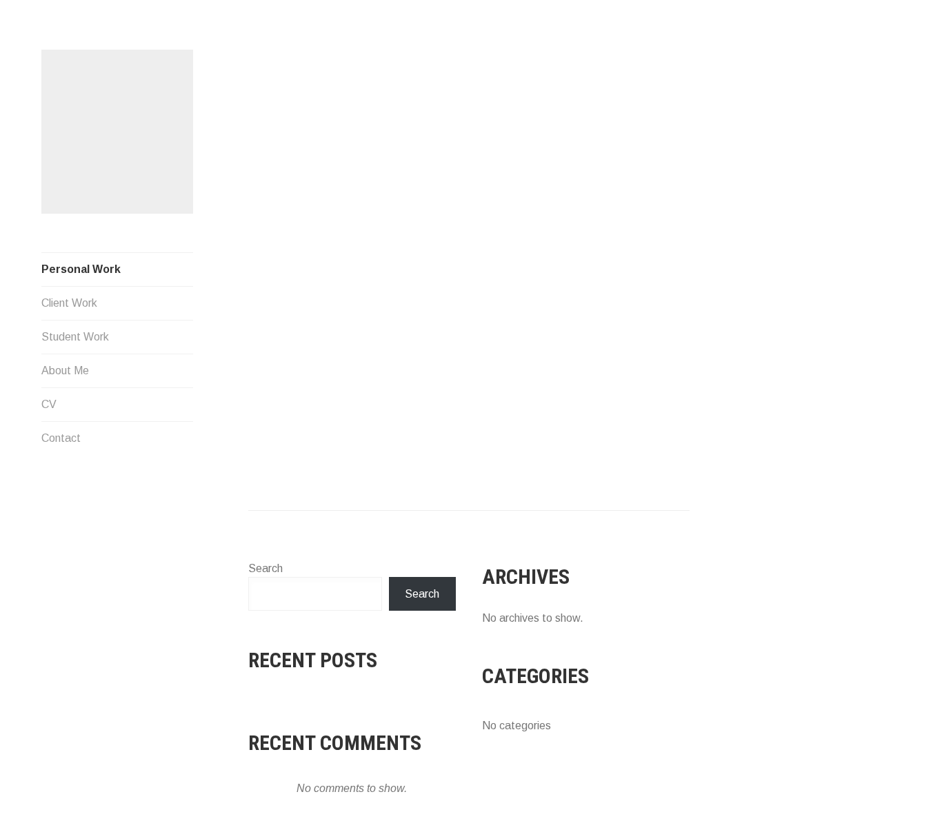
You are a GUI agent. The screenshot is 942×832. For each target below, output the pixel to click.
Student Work (75, 337)
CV (49, 404)
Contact (61, 438)
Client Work (69, 303)
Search (265, 568)
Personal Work (81, 269)
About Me (65, 370)
